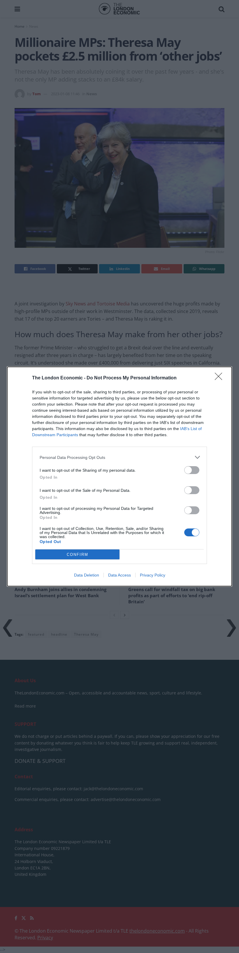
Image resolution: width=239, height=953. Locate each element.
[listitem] (119, 457)
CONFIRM (77, 554)
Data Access (119, 575)
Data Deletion (86, 575)
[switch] (191, 470)
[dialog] (119, 476)
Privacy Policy (152, 575)
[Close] (220, 378)
